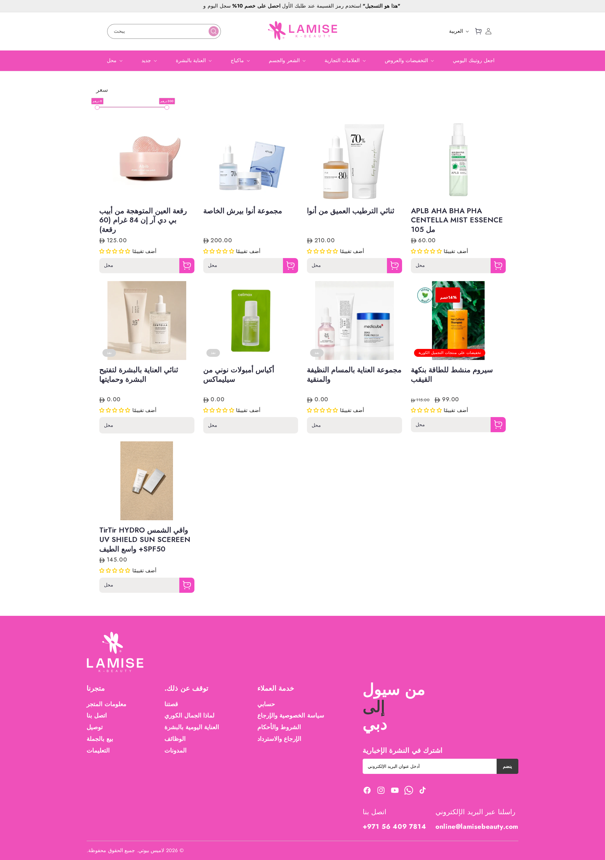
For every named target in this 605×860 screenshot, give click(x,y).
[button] (478, 31)
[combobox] (164, 31)
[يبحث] (214, 31)
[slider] (97, 107)
